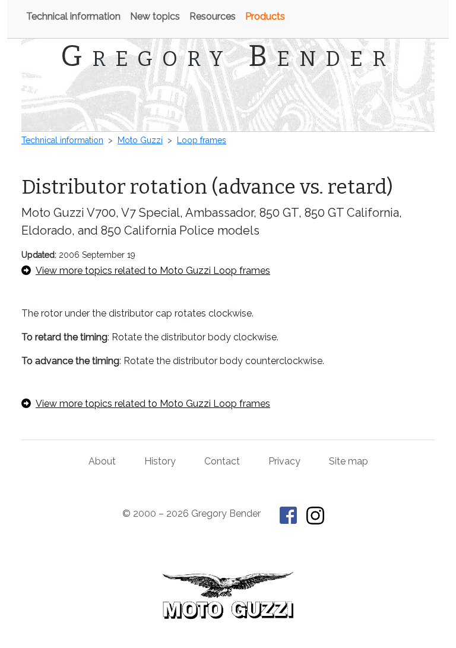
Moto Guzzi (140, 140)
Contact (222, 461)
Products (265, 16)
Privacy (284, 461)
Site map (348, 461)
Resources (212, 16)
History (160, 461)
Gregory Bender (228, 56)
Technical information (73, 16)
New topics (155, 16)
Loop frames (201, 140)
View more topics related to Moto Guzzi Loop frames (153, 270)
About (102, 461)
